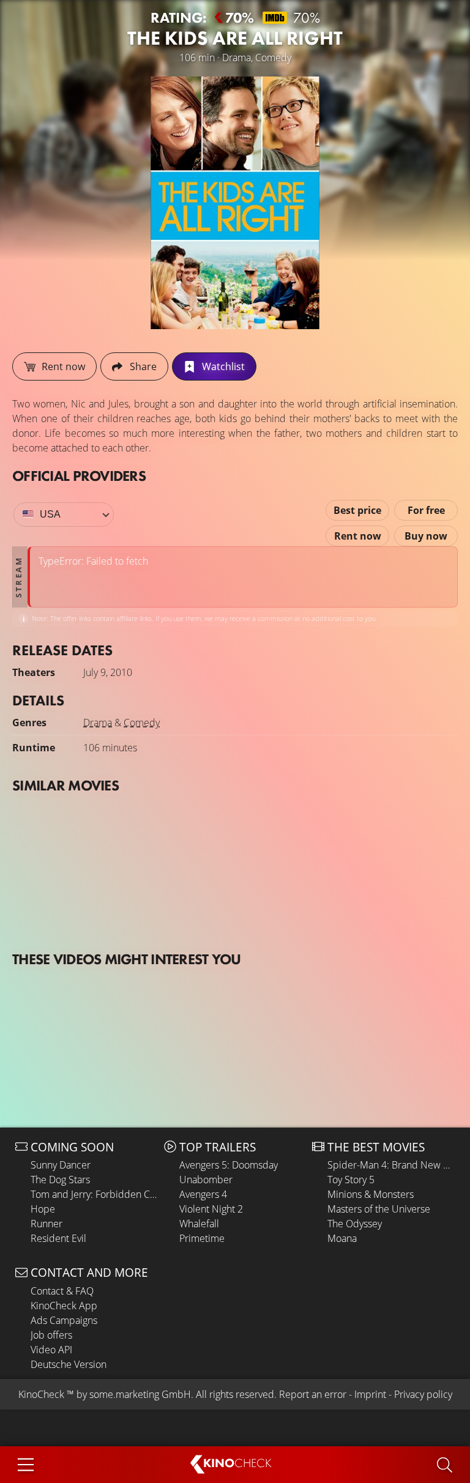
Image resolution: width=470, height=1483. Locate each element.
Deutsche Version (68, 1364)
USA (50, 514)
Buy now (426, 536)
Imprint (370, 1394)
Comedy (142, 722)
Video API (51, 1350)
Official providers (79, 475)
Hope (43, 1209)
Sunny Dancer (61, 1165)
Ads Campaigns (64, 1320)
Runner (46, 1223)
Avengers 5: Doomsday (228, 1165)
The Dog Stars (60, 1179)
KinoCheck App (64, 1305)
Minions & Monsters (370, 1194)
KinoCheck (41, 1394)
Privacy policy (423, 1394)
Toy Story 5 (351, 1179)
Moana (342, 1238)
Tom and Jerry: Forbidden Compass (94, 1194)
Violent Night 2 (211, 1209)
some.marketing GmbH (140, 1394)
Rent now (357, 536)
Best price (357, 510)
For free (426, 510)
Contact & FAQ (62, 1291)
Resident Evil (58, 1238)
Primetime (202, 1238)
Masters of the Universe (378, 1209)
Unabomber (206, 1179)
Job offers (51, 1335)
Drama (97, 722)
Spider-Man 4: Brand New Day (391, 1165)
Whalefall (199, 1223)
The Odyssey (354, 1223)
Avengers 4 (203, 1194)
